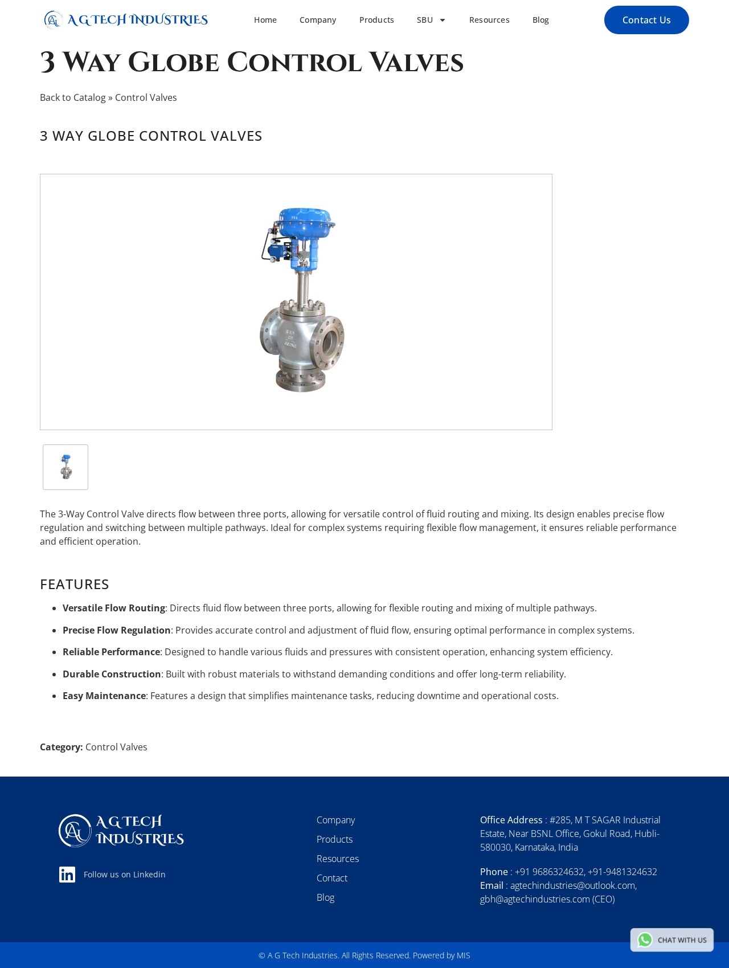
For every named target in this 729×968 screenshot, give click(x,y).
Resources (489, 20)
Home (265, 20)
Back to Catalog (74, 97)
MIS (463, 955)
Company (318, 20)
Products (377, 20)
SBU (425, 20)
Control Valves (146, 97)
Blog (541, 20)
